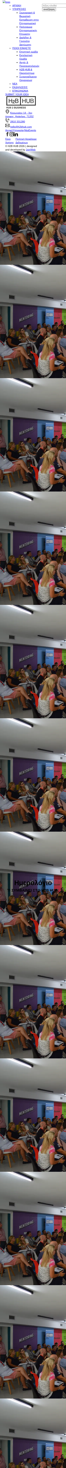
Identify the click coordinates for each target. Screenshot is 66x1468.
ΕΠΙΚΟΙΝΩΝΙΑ (20, 90)
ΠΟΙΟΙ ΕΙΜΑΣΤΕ (21, 48)
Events (32, 130)
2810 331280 (17, 121)
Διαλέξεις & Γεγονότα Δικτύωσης (25, 41)
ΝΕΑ (14, 83)
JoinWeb (31, 149)
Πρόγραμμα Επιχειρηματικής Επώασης (28, 30)
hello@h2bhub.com (21, 126)
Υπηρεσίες (18, 130)
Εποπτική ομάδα (28, 51)
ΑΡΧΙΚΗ (16, 5)
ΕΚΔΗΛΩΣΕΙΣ (20, 87)
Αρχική (9, 130)
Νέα (26, 130)
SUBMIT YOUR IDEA (17, 94)
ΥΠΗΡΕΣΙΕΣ (19, 9)
